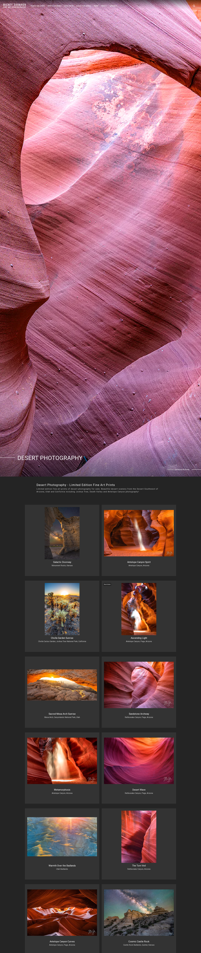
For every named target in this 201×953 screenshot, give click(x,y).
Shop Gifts (68, 6)
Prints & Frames (54, 6)
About (104, 6)
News (96, 6)
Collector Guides (83, 6)
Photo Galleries (38, 6)
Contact (113, 6)
